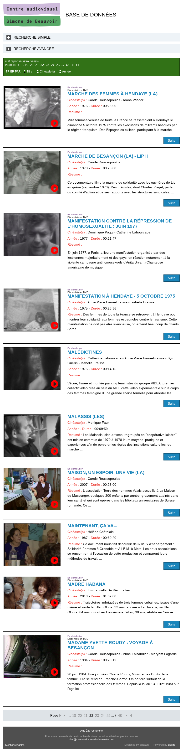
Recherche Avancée (34, 49)
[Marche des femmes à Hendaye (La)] (32, 107)
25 (58, 65)
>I (77, 65)
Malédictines (84, 352)
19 (26, 65)
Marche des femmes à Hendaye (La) (112, 93)
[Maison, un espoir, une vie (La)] (32, 489)
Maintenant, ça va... (92, 525)
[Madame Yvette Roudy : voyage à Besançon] (32, 656)
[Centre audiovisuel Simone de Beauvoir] (32, 25)
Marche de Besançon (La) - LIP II (107, 156)
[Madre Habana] (32, 592)
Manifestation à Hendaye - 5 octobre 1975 (121, 296)
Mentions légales (15, 745)
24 (52, 65)
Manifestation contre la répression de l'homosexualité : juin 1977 (119, 223)
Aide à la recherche (91, 730)
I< (14, 65)
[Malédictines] (32, 368)
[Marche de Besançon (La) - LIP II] (32, 172)
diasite (171, 744)
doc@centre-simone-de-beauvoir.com (91, 739)
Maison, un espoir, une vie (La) (105, 472)
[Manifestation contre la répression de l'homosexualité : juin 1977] (32, 235)
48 (67, 65)
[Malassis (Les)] (32, 435)
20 (31, 65)
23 (47, 65)
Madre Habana (86, 584)
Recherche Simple (32, 37)
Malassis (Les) (85, 416)
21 (37, 65)
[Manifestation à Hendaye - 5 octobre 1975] (32, 310)
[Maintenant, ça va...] (32, 545)
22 (42, 65)
